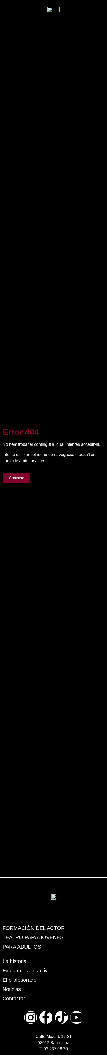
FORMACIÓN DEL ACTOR (34, 928)
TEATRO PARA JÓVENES (33, 937)
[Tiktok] (61, 1017)
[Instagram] (30, 1017)
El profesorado (19, 980)
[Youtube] (76, 1017)
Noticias (12, 989)
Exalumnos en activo (26, 970)
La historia (14, 961)
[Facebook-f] (45, 1017)
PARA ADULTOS (22, 947)
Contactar (14, 998)
